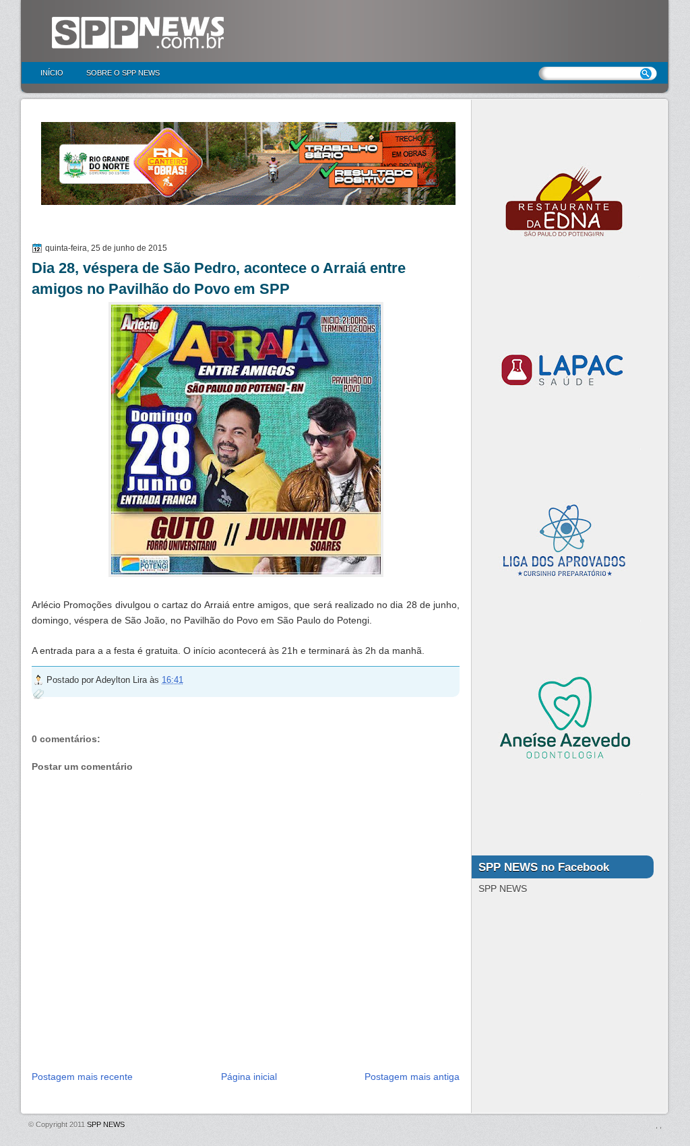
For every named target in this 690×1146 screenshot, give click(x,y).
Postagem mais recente (82, 1076)
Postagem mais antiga (412, 1076)
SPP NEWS (106, 1124)
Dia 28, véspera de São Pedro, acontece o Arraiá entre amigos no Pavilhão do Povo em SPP (219, 278)
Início (51, 73)
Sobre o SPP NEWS (123, 73)
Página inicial (249, 1076)
